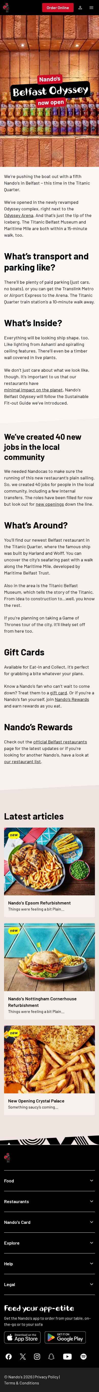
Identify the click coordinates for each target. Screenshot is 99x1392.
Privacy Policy (46, 1376)
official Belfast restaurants (60, 741)
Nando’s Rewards (72, 699)
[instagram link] (37, 1357)
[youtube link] (67, 1357)
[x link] (22, 1357)
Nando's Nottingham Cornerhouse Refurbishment (42, 1002)
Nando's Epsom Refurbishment (39, 902)
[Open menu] (91, 7)
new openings (50, 504)
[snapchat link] (51, 1357)
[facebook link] (8, 1357)
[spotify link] (83, 1357)
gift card (58, 692)
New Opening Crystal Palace (36, 1100)
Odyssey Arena (18, 215)
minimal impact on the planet (33, 389)
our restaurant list (22, 761)
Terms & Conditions (21, 1382)
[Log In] (80, 7)
